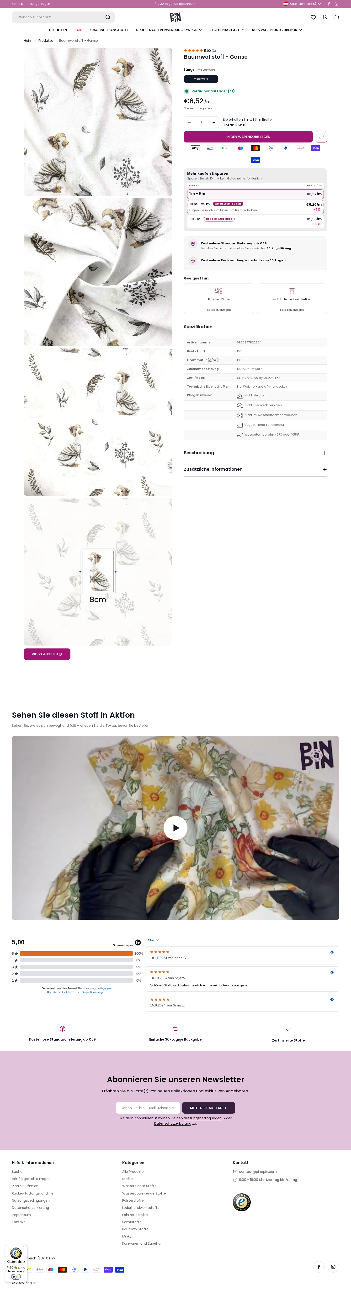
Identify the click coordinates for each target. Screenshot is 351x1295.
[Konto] (325, 17)
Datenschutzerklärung (172, 1123)
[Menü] (24, 1248)
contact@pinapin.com (258, 1171)
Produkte (45, 40)
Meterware (201, 79)
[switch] (16, 1277)
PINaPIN (31, 1282)
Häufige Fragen (39, 4)
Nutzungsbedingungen (203, 1118)
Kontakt (17, 4)
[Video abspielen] (175, 828)
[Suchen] (108, 17)
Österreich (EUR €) (303, 4)
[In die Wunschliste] (321, 136)
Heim (28, 40)
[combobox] (63, 17)
